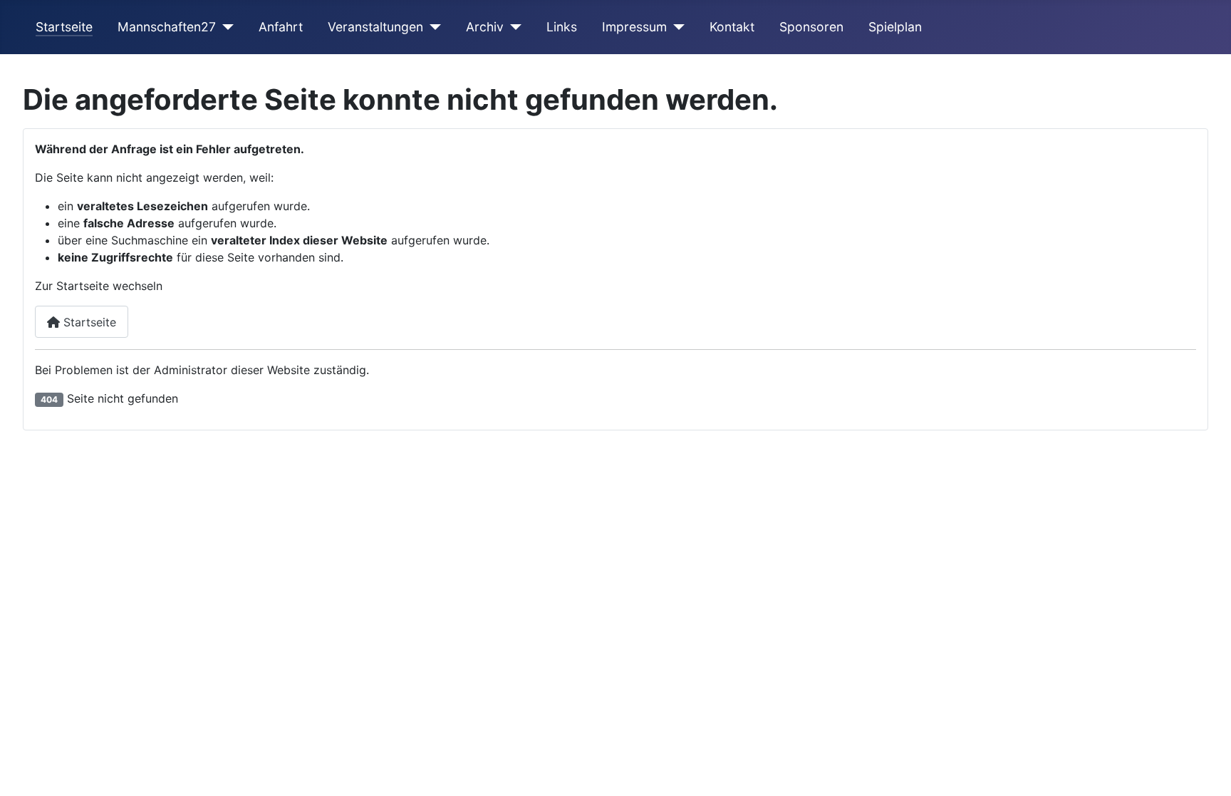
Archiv (485, 26)
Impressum (634, 26)
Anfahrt (281, 26)
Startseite (64, 26)
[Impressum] (676, 27)
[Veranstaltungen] (432, 27)
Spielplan (895, 26)
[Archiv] (512, 27)
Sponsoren (811, 26)
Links (561, 26)
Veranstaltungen (375, 26)
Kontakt (732, 26)
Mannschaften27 (167, 26)
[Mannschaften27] (225, 27)
